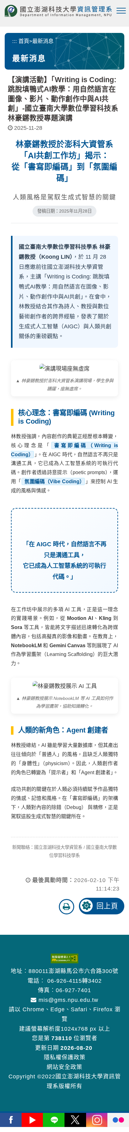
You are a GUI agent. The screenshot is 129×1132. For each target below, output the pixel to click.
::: (14, 41)
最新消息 (43, 41)
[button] (121, 11)
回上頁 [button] (107, 906)
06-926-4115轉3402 (74, 981)
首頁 (23, 41)
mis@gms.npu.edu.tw (67, 1000)
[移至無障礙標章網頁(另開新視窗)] (64, 958)
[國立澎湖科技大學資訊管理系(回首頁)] (58, 11)
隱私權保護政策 (64, 1057)
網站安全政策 (64, 1067)
